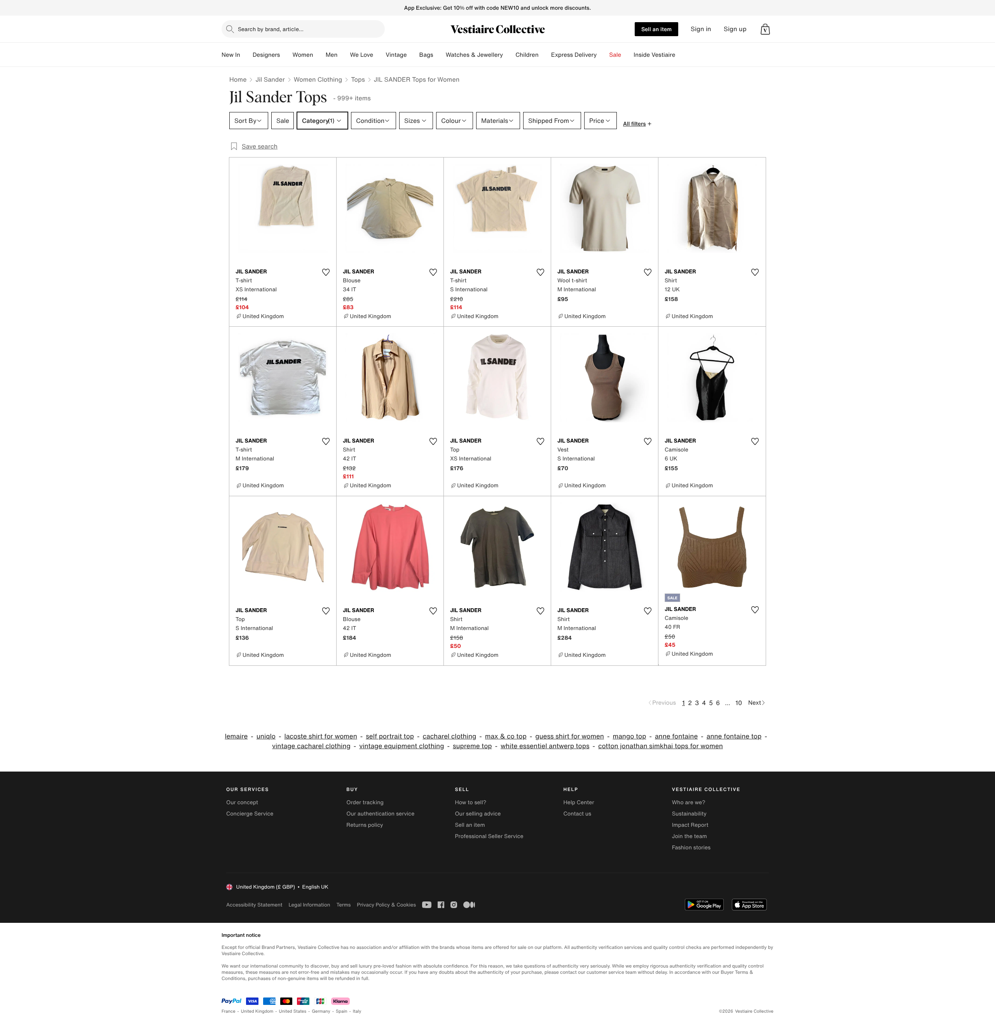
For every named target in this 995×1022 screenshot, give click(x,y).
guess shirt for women (569, 736)
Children (527, 55)
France (229, 1011)
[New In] (246, 55)
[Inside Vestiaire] (681, 55)
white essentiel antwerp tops (545, 746)
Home (237, 79)
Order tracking (365, 802)
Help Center (579, 802)
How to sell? (470, 802)
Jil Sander (270, 79)
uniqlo (266, 736)
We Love (361, 55)
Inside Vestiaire (654, 55)
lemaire (236, 736)
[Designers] (286, 55)
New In (231, 55)
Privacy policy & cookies (386, 904)
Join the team (689, 836)
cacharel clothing (449, 736)
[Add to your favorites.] (325, 272)
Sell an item (656, 29)
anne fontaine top (734, 736)
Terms (343, 904)
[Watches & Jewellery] (509, 55)
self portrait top (390, 736)
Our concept (242, 802)
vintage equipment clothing (401, 746)
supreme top (472, 746)
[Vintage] (413, 55)
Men (332, 55)
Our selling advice (478, 814)
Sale (615, 55)
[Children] (545, 55)
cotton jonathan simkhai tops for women (660, 746)
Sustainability (689, 814)
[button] (765, 29)
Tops (358, 79)
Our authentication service (380, 814)
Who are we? (688, 802)
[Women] (319, 55)
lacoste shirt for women (320, 736)
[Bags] (439, 55)
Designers (266, 55)
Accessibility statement (254, 904)
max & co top (506, 736)
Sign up (735, 29)
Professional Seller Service (489, 836)
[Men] (343, 55)
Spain (341, 1011)
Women (302, 55)
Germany (321, 1011)
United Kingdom (257, 1011)
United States (293, 1011)
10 (738, 702)
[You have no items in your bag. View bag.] (765, 29)
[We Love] (379, 55)
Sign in (701, 29)
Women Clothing (318, 79)
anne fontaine (676, 736)
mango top (629, 736)
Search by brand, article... (271, 29)
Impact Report (690, 825)
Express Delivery (574, 55)
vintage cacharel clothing (311, 746)
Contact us (578, 814)
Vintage (396, 55)
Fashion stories (691, 848)
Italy (357, 1011)
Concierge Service (249, 814)
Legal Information (309, 904)
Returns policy (364, 825)
